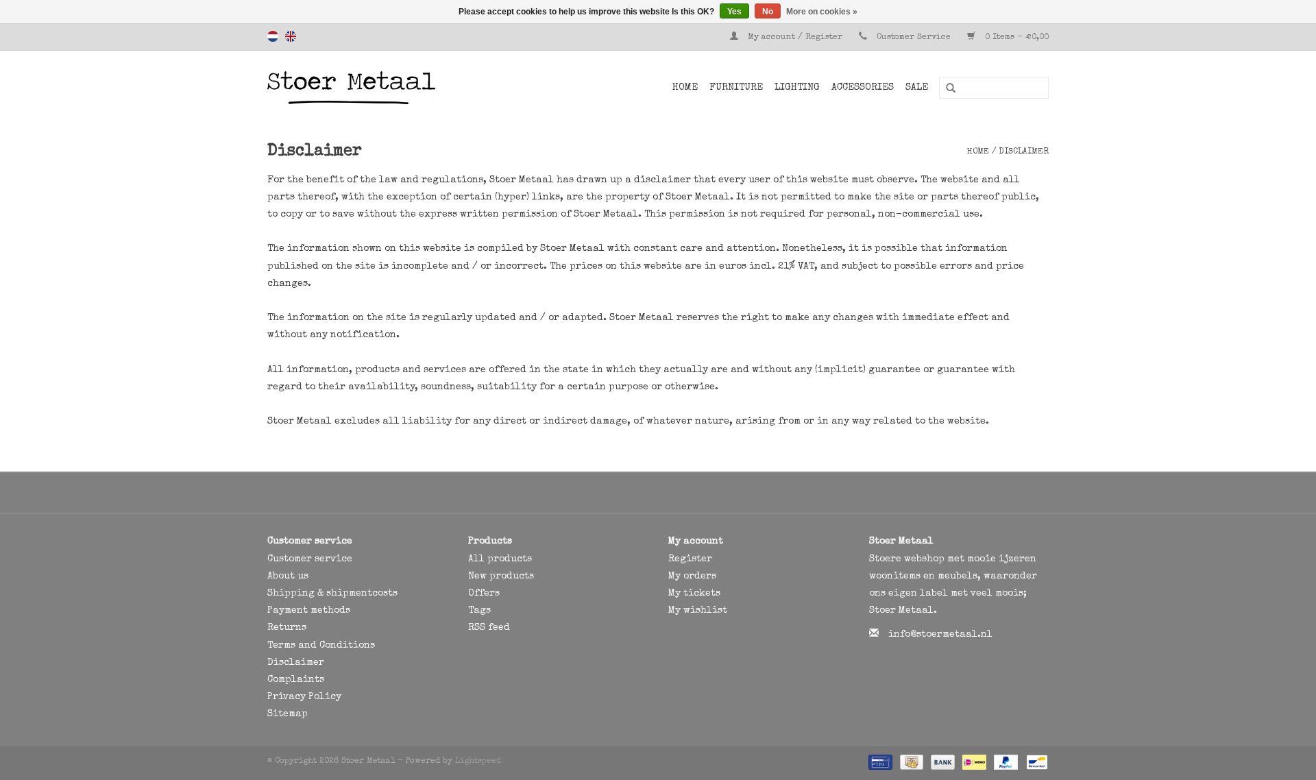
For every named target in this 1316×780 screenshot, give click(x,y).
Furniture (736, 88)
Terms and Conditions (321, 645)
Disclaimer (1024, 152)
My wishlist (697, 611)
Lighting (797, 88)
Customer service (309, 559)
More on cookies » (821, 11)
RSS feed (489, 628)
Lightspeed (478, 761)
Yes (734, 11)
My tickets (694, 593)
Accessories (862, 88)
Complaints (295, 680)
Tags (479, 611)
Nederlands (272, 36)
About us (287, 576)
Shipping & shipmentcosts (332, 593)
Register (690, 559)
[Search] (946, 88)
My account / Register (795, 38)
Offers (484, 593)
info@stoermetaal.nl (940, 634)
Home (685, 88)
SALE (916, 88)
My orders (692, 576)
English (290, 36)
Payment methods (308, 611)
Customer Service (914, 38)
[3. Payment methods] (879, 761)
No (767, 11)
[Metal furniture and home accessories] (387, 87)
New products (501, 576)
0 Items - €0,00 (1015, 38)
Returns (286, 628)
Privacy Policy (304, 697)
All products (500, 559)
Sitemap (287, 714)
